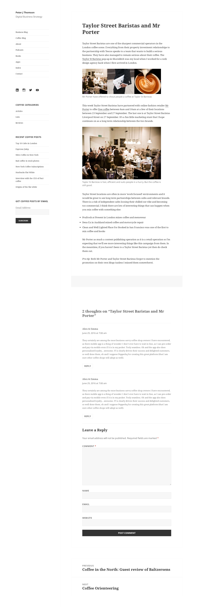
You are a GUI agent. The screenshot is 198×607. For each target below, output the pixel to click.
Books (18, 56)
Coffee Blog (21, 38)
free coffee (104, 109)
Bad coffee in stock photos (27, 161)
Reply (87, 366)
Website (87, 517)
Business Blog (22, 32)
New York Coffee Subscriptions (30, 166)
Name (85, 490)
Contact (19, 73)
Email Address (23, 207)
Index (18, 68)
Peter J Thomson (25, 12)
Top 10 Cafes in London (26, 143)
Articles (19, 111)
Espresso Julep (22, 149)
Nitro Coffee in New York (27, 155)
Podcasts (19, 50)
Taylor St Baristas (92, 58)
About (18, 44)
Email (85, 504)
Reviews (19, 123)
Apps (18, 62)
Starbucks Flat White (25, 172)
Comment (89, 446)
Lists (18, 117)
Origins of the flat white (26, 187)
